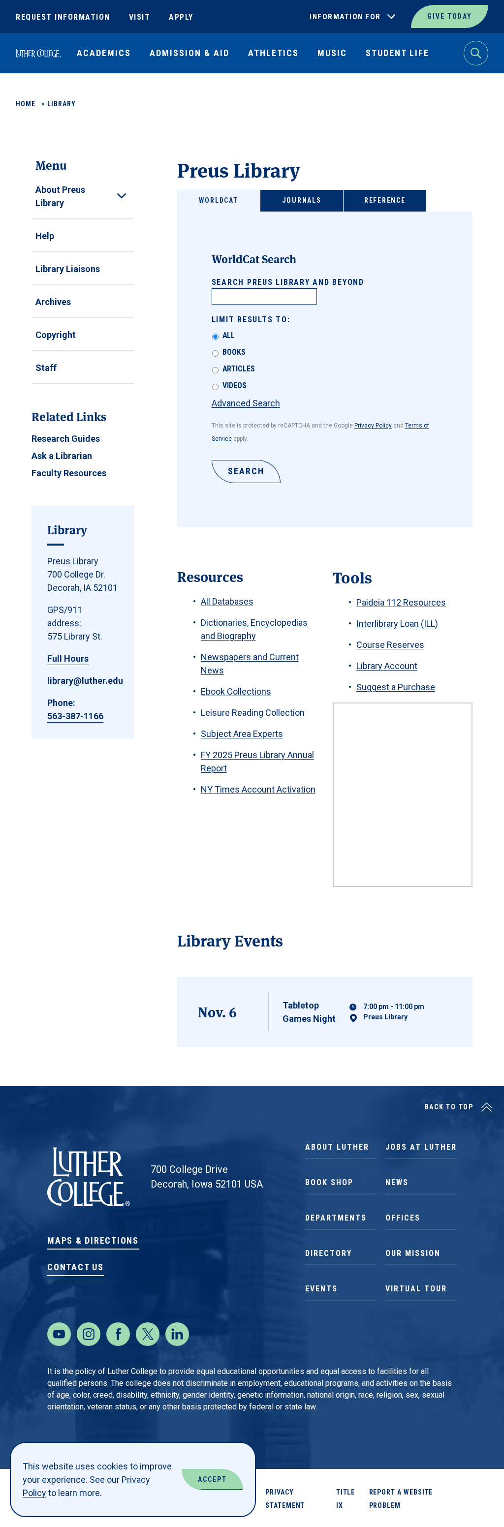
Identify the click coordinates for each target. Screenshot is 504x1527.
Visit (140, 17)
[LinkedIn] (177, 1334)
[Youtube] (59, 1334)
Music (332, 53)
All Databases (227, 601)
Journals (301, 200)
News (397, 1182)
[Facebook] (118, 1334)
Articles (238, 368)
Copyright (55, 335)
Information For (345, 16)
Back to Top (449, 1107)
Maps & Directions (93, 1240)
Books (234, 352)
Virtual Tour (416, 1288)
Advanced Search (246, 403)
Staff (46, 368)
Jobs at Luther (421, 1147)
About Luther (337, 1147)
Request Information (63, 17)
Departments (336, 1217)
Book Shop (329, 1182)
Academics (104, 53)
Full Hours (68, 658)
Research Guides (66, 438)
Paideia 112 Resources (401, 602)
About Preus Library (60, 196)
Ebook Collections (236, 691)
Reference (385, 200)
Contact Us (75, 1267)
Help (44, 236)
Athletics (273, 53)
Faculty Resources (69, 473)
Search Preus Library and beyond (288, 282)
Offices (402, 1217)
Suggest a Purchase (395, 687)
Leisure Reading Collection (253, 712)
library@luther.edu (85, 680)
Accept (212, 1479)
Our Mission (413, 1253)
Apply (181, 17)
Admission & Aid (189, 53)
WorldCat (218, 200)
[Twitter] (147, 1334)
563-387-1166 (75, 716)
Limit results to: (251, 319)
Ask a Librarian (62, 456)
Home (25, 104)
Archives (53, 302)
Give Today (449, 16)
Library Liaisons (67, 269)
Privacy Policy (373, 425)
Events (321, 1288)
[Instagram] (88, 1334)
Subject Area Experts (242, 734)
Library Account (386, 666)
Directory (328, 1253)
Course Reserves (390, 645)
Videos (234, 385)
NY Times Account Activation (258, 789)
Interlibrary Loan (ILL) (397, 623)
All (228, 335)
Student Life (397, 53)
